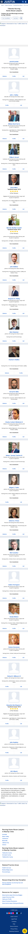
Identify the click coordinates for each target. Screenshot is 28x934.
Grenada (4, 834)
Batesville (4, 840)
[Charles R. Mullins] (14, 351)
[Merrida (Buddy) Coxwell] (14, 219)
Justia (2, 5)
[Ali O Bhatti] (14, 763)
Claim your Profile (6, 899)
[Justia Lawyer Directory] (21, 913)
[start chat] (24, 931)
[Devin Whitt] (14, 179)
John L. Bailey (14, 95)
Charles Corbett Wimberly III (14, 422)
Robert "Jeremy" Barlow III (14, 455)
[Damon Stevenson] (14, 639)
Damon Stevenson (14, 647)
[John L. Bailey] (14, 86)
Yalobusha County (7, 853)
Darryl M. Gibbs (14, 392)
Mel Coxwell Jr (14, 553)
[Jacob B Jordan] (14, 53)
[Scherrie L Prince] (14, 512)
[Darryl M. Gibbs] (14, 383)
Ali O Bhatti (14, 771)
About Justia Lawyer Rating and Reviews (12, 903)
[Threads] (15, 913)
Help (14, 924)
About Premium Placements (9, 901)
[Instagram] (13, 913)
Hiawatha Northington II (14, 705)
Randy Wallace (14, 617)
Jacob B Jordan (14, 61)
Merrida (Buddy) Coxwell (14, 228)
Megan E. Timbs (14, 487)
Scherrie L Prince (14, 521)
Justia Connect (14, 916)
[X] (19, 913)
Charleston (5, 838)
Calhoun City (5, 842)
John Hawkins (14, 742)
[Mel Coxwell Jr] (14, 544)
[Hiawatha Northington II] (14, 697)
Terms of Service (14, 926)
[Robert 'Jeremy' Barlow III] (14, 447)
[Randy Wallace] (14, 608)
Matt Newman (14, 332)
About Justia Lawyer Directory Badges (12, 895)
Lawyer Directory (8, 5)
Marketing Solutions (14, 931)
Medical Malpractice (7, 870)
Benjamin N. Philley (14, 298)
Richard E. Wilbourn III (14, 676)
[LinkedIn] (7, 913)
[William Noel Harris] (14, 115)
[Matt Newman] (14, 324)
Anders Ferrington (14, 585)
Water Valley (5, 836)
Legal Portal (14, 919)
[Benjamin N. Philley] (14, 290)
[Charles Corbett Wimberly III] (14, 414)
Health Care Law (6, 868)
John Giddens (14, 266)
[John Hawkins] (14, 734)
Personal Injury (6, 872)
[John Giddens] (14, 258)
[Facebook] (11, 913)
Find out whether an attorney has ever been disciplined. (12, 883)
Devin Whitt (14, 187)
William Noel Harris (14, 124)
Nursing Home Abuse (18, 5)
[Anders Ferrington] (14, 576)
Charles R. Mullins (14, 359)
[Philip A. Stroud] (14, 149)
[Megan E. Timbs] (14, 479)
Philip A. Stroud (14, 157)
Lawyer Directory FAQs (8, 897)
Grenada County (6, 855)
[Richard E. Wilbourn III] (14, 668)
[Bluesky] (17, 913)
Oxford (4, 844)
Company (14, 921)
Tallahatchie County (7, 857)
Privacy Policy (14, 928)
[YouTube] (9, 913)
